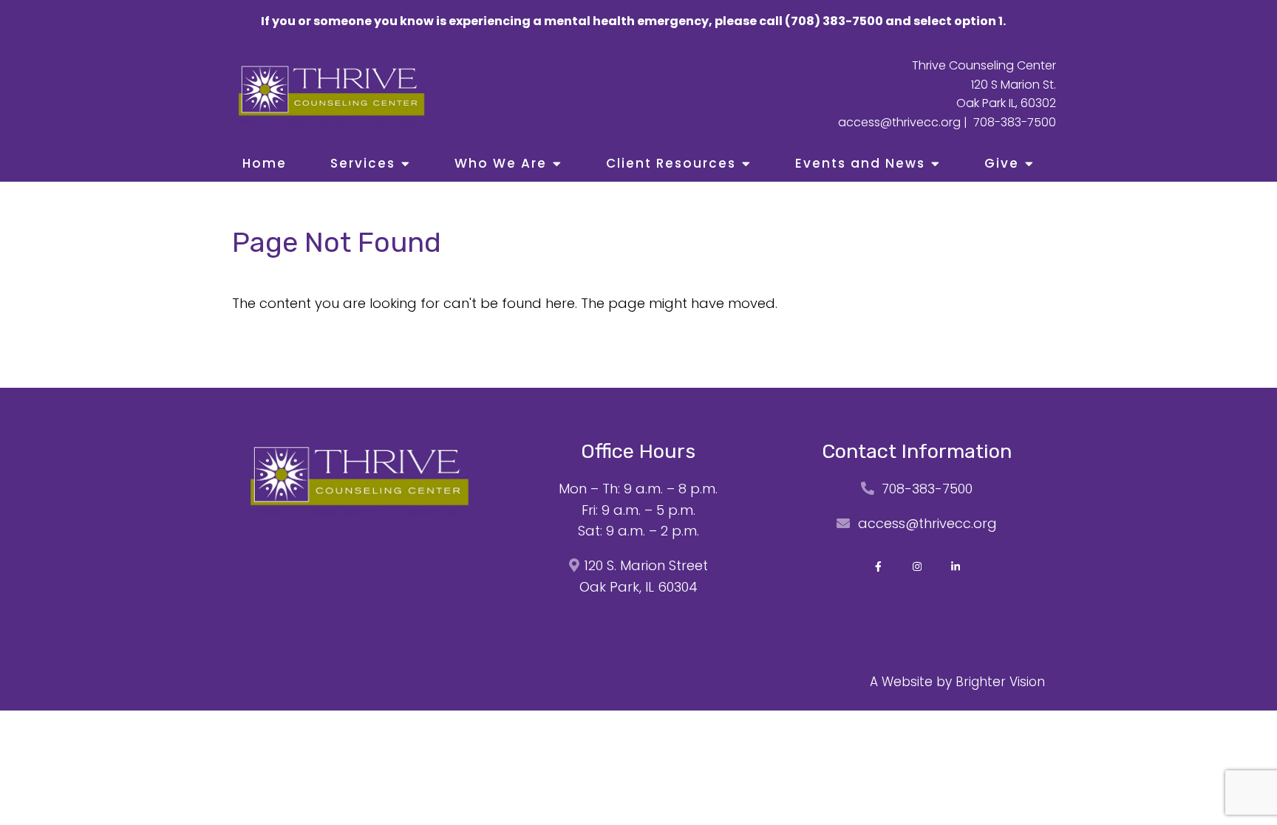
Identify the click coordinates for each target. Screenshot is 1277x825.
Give (1001, 163)
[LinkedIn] (955, 566)
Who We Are (500, 163)
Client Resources (671, 163)
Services (362, 163)
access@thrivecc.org (899, 122)
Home (264, 163)
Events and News (860, 163)
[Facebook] (878, 566)
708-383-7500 (1014, 122)
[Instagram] (917, 566)
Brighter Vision (1000, 682)
